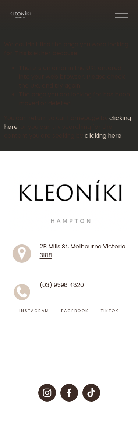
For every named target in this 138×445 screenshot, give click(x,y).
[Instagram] (47, 393)
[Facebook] (69, 393)
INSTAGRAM (34, 311)
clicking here (103, 135)
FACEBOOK (75, 311)
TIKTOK (109, 311)
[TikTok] (91, 393)
